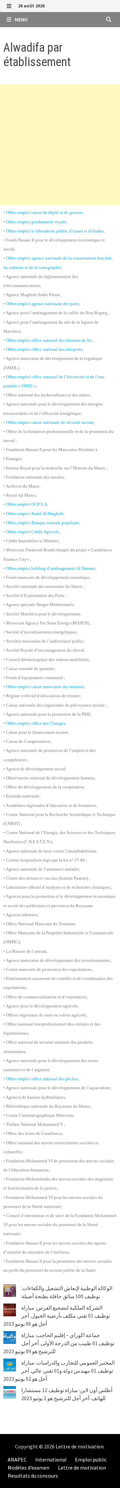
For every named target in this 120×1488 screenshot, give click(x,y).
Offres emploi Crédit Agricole (32, 531)
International (51, 1459)
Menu (21, 19)
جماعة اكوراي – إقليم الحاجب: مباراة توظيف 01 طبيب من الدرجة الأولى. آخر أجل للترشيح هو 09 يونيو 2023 (58, 1343)
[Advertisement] (60, 144)
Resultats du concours (33, 1475)
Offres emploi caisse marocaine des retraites (45, 686)
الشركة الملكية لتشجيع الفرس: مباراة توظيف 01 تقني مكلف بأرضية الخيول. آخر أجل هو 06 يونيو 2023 (56, 1315)
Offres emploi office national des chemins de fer (49, 340)
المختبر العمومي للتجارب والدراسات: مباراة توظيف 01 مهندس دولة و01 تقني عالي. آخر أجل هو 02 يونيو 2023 (59, 1370)
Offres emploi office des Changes (35, 723)
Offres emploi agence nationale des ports (42, 303)
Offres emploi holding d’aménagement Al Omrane (50, 568)
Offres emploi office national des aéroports (44, 349)
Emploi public (91, 1459)
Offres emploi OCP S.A (26, 504)
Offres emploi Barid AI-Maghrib (34, 513)
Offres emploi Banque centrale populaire (42, 522)
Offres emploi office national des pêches (42, 1078)
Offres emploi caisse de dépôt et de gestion (44, 212)
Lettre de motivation (80, 1446)
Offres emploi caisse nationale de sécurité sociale (50, 422)
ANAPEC (17, 1459)
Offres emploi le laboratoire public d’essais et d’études (55, 230)
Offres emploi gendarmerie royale (36, 221)
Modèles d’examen (28, 1467)
